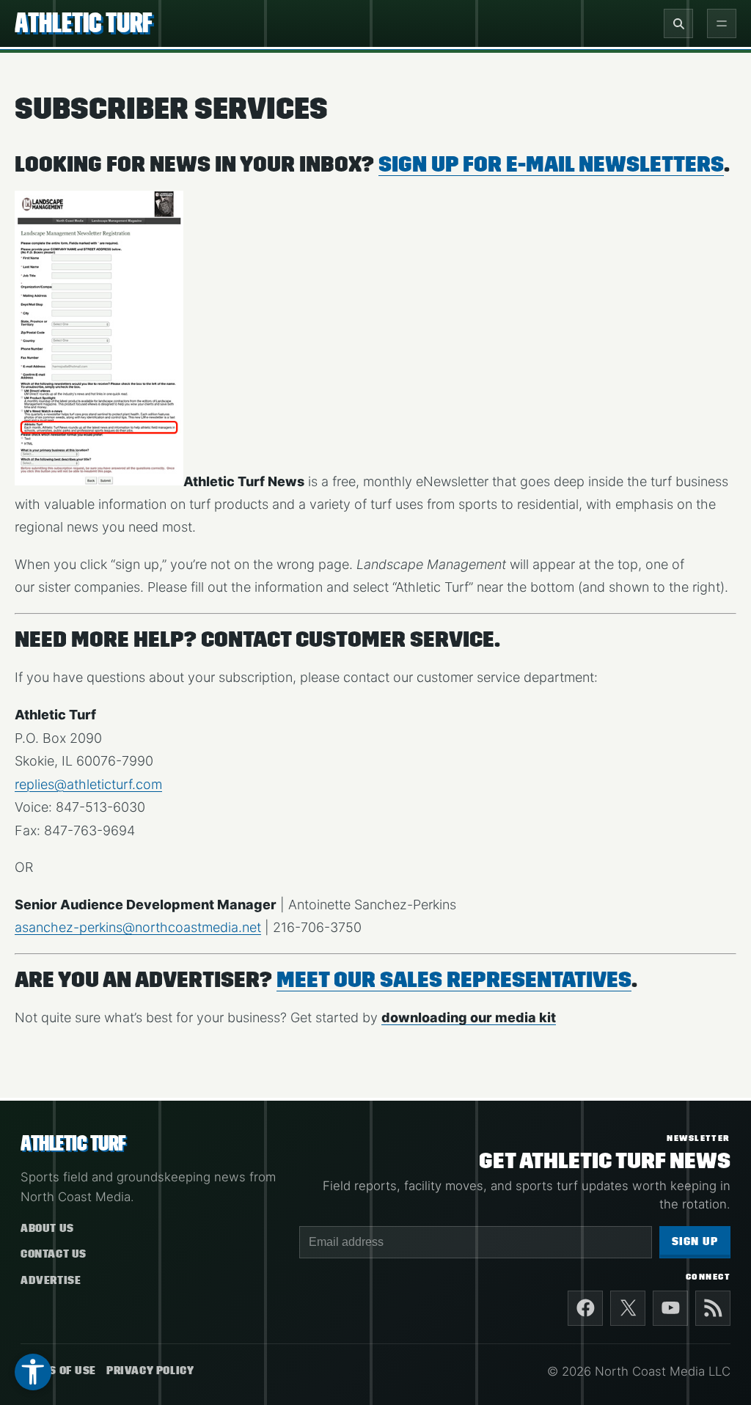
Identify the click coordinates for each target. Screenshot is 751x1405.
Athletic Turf (84, 23)
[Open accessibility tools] (33, 1372)
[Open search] (678, 23)
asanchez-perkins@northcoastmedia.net (138, 927)
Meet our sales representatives (453, 980)
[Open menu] (721, 23)
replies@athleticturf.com (88, 784)
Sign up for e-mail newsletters (551, 164)
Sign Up (695, 1241)
